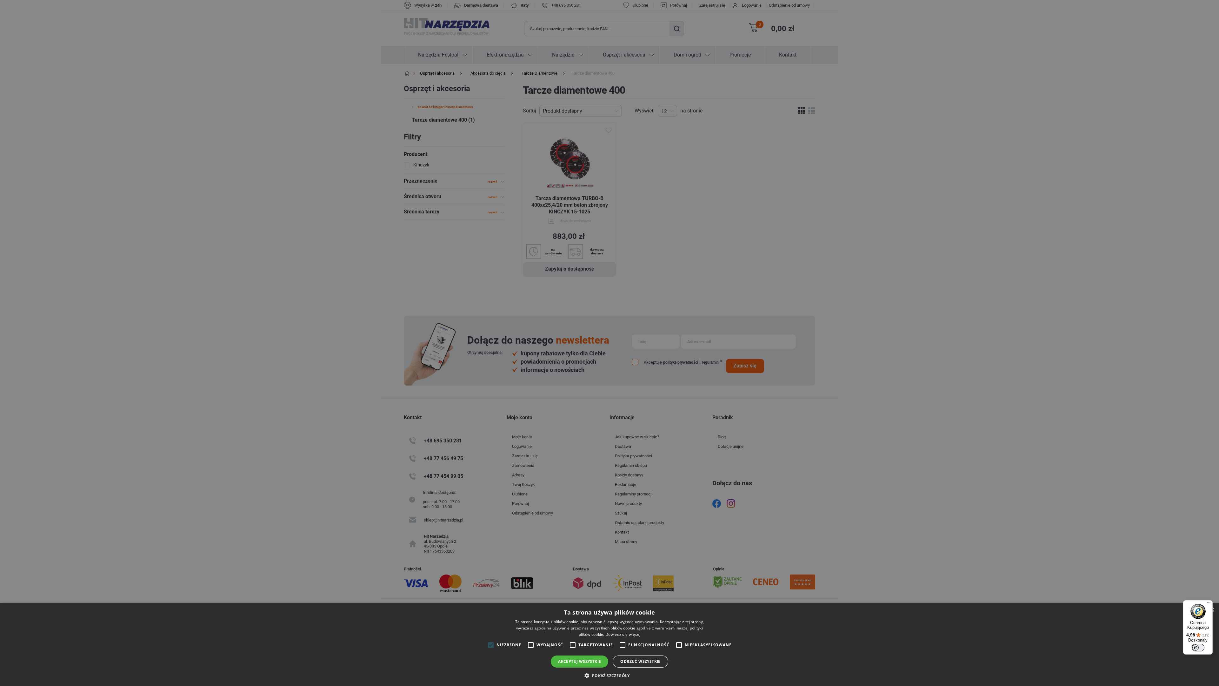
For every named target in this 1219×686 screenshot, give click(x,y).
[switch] (1198, 647)
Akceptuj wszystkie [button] (579, 661)
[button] (609, 675)
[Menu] (1209, 604)
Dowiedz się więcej (622, 634)
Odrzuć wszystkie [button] (640, 661)
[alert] (609, 343)
